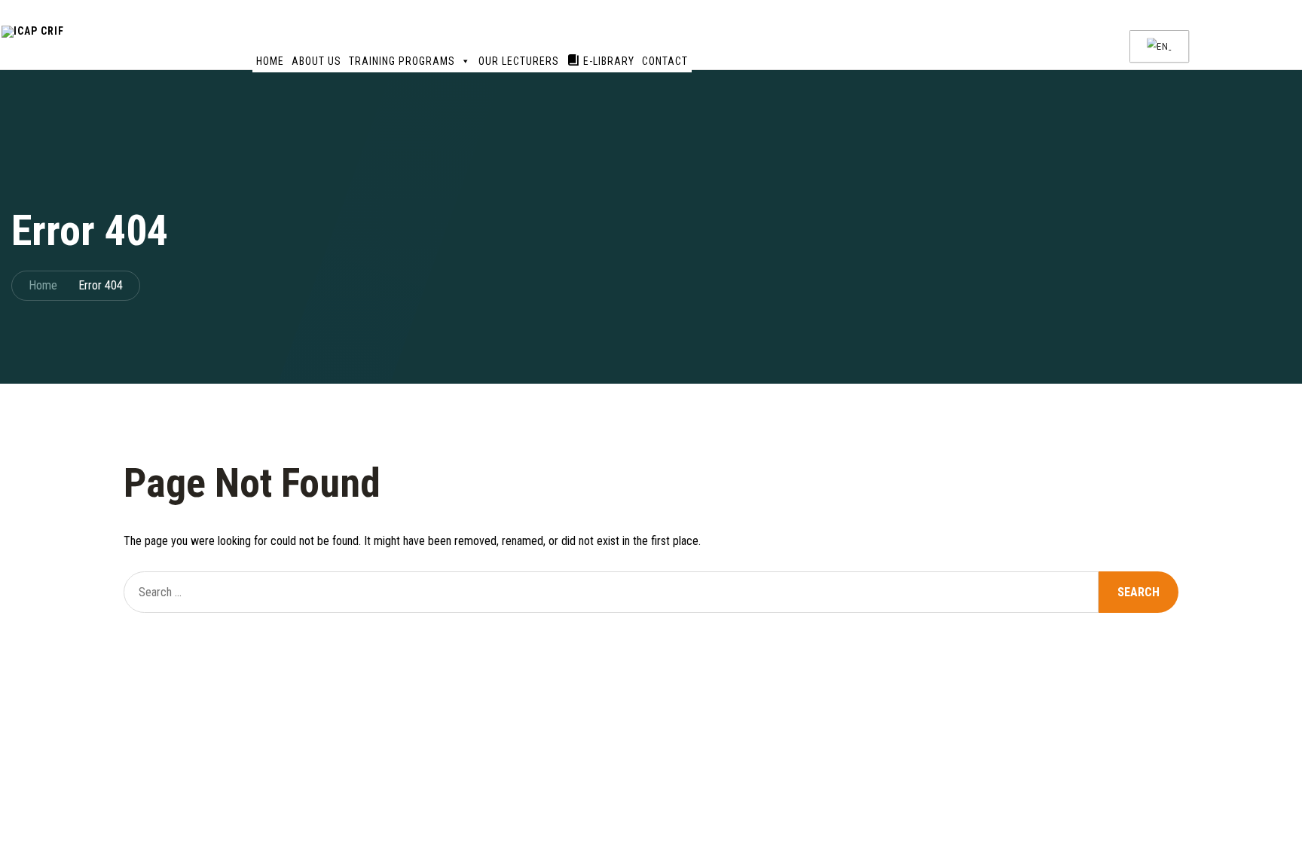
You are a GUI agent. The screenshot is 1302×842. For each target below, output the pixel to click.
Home (270, 61)
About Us (316, 61)
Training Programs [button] (402, 61)
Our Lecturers (518, 61)
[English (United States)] (1157, 46)
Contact (665, 61)
